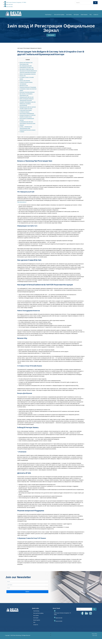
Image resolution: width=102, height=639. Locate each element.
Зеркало (22, 125)
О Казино (22, 131)
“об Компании (23, 84)
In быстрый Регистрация (26, 110)
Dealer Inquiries (84, 14)
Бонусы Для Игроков (25, 80)
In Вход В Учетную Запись (26, 82)
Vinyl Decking (48, 14)
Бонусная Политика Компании (27, 92)
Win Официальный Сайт (26, 65)
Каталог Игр (23, 75)
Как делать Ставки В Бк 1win (27, 69)
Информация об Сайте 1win (26, 67)
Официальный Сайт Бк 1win (27, 97)
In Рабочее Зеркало (24, 111)
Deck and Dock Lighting (59, 14)
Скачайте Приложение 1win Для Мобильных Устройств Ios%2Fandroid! (28, 103)
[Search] (95, 2)
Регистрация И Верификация (27, 113)
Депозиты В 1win (24, 85)
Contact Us (96, 14)
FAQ (90, 14)
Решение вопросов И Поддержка (28, 87)
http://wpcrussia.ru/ (21, 202)
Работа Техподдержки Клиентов (28, 74)
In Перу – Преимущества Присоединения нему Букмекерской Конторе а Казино (27, 128)
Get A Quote (76, 14)
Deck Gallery (69, 14)
